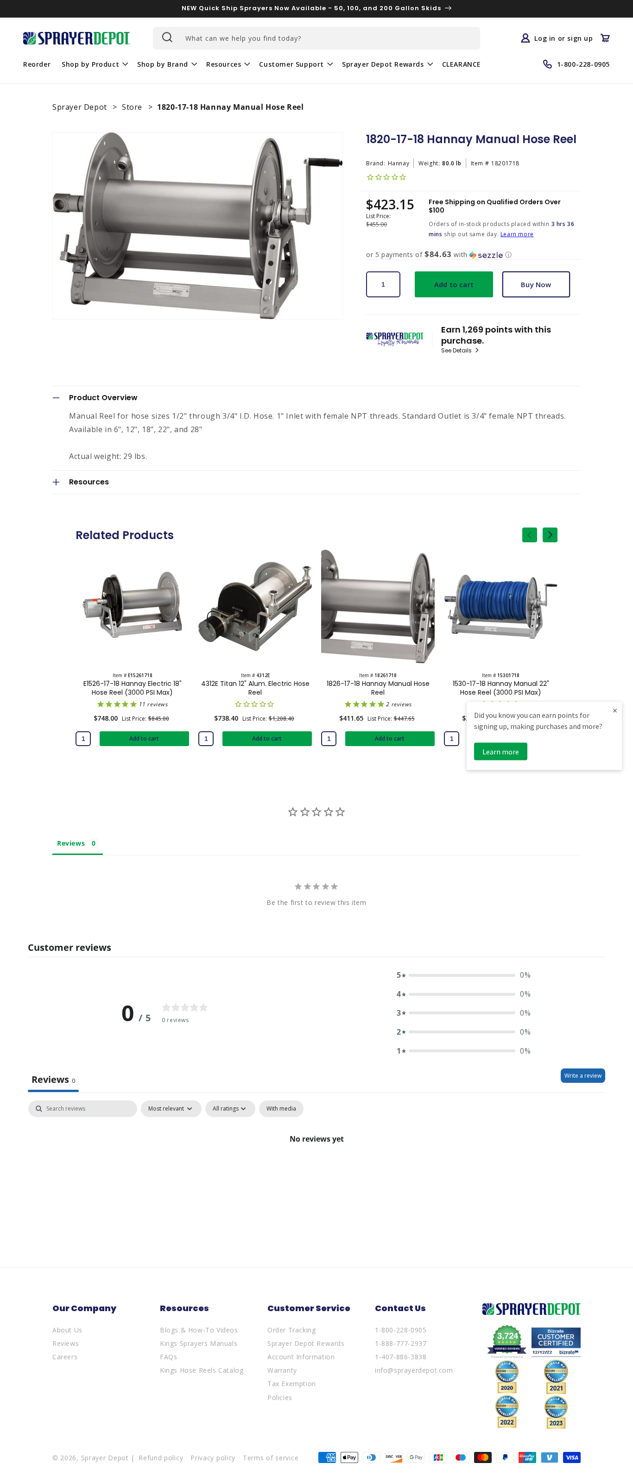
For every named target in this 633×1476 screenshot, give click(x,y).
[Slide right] (550, 535)
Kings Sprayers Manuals (198, 1343)
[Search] (166, 37)
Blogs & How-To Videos (199, 1329)
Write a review (582, 1076)
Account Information (301, 1356)
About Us (67, 1329)
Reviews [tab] (71, 843)
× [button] (615, 710)
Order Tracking (291, 1329)
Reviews (65, 1343)
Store (133, 107)
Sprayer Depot (80, 107)
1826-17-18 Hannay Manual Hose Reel (378, 687)
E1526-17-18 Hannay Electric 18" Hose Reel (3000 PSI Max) (132, 687)
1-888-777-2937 (400, 1343)
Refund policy (161, 1457)
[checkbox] (281, 1108)
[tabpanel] (316, 1170)
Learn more (517, 234)
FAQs (168, 1356)
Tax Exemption (291, 1383)
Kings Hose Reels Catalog (201, 1370)
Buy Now (536, 284)
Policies (279, 1397)
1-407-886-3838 (400, 1356)
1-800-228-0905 (400, 1329)
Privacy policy (212, 1457)
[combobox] (316, 38)
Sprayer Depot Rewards (306, 1343)
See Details (457, 350)
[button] (94, 64)
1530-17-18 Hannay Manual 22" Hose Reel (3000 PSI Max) (501, 687)
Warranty (282, 1370)
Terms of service (270, 1457)
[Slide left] (529, 535)
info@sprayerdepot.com (414, 1370)
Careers (64, 1356)
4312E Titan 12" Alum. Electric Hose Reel (255, 687)
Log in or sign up (563, 38)
